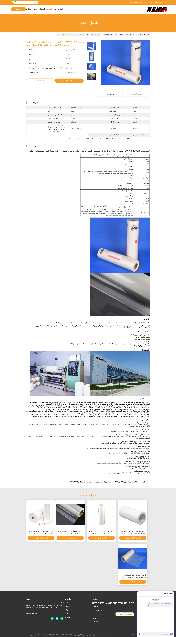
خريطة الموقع (135, 635)
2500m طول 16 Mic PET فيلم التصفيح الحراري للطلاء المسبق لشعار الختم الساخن (41, 532)
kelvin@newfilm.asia (123, 614)
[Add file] (171, 634)
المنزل (60, 9)
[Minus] (140, 594)
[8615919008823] (61, 618)
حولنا (55, 9)
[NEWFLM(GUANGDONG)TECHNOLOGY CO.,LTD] (157, 9)
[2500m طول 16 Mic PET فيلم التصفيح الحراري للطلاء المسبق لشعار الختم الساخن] (41, 515)
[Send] (139, 634)
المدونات (42, 9)
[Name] (15, 2)
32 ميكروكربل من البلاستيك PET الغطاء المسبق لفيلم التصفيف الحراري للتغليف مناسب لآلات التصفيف (101, 533)
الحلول (35, 9)
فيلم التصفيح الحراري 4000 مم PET (126, 482)
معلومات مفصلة (135, 94)
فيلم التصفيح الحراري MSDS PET (80, 482)
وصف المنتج (110, 94)
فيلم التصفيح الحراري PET (126, 34)
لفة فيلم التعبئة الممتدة (103, 482)
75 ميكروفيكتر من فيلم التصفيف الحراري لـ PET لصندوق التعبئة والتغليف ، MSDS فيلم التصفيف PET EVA (133, 576)
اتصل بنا (28, 9)
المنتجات (49, 9)
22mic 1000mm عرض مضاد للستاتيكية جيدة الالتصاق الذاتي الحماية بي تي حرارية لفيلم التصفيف (132, 533)
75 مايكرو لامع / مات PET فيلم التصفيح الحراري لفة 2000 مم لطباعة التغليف (70, 532)
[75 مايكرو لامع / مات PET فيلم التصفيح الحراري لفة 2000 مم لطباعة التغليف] (70, 514)
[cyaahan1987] (57, 618)
